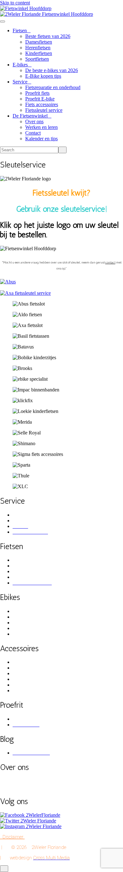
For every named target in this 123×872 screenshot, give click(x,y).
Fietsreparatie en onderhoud (52, 87)
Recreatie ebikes (29, 634)
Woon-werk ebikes (31, 622)
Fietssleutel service (43, 110)
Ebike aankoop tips (32, 611)
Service (20, 81)
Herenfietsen (37, 47)
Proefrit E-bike (40, 98)
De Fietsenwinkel (30, 115)
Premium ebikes (28, 617)
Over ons (34, 121)
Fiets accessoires (41, 104)
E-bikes (20, 64)
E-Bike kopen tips (43, 76)
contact (110, 262)
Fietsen (20, 30)
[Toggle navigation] (2, 21)
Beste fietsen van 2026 (47, 36)
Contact (33, 133)
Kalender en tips (41, 138)
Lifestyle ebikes (28, 628)
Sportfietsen (37, 59)
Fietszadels (23, 684)
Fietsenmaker (26, 515)
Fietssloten (23, 673)
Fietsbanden (25, 679)
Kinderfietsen (38, 53)
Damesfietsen (38, 42)
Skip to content (15, 2)
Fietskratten (24, 667)
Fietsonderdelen (28, 690)
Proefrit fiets (37, 93)
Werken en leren (41, 127)
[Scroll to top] (4, 868)
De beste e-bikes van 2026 (51, 70)
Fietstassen (23, 662)
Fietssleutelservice (31, 520)
